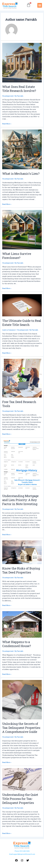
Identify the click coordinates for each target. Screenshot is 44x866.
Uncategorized (7, 96)
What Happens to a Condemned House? (16, 644)
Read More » (6, 124)
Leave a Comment (9, 330)
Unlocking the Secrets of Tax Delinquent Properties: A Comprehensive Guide (21, 728)
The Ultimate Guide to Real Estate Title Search (21, 323)
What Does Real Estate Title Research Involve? (19, 89)
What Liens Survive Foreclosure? (16, 256)
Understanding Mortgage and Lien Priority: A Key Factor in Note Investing (20, 500)
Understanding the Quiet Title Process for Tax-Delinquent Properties (20, 799)
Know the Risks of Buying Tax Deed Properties (21, 570)
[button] (39, 5)
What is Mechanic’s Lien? (20, 174)
